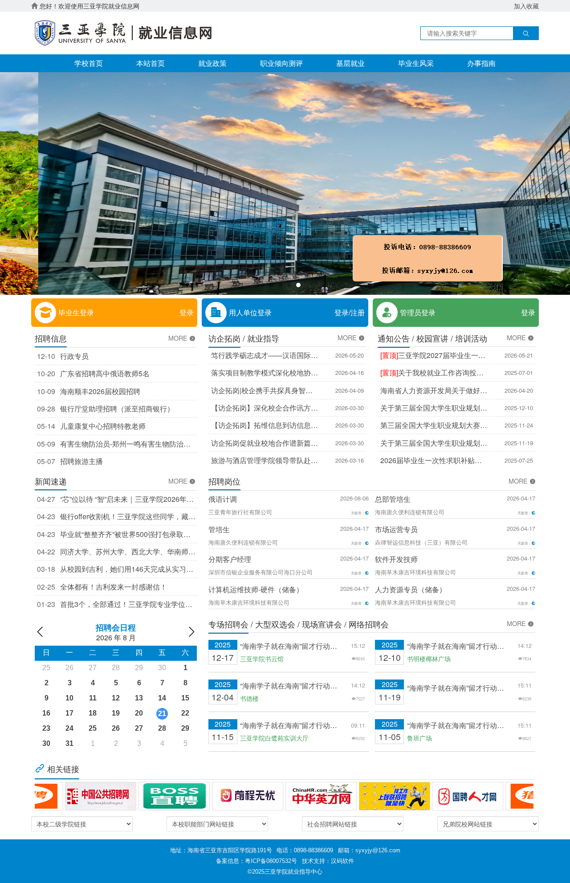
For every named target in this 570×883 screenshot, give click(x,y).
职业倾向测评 (281, 63)
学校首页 (88, 63)
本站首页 (150, 63)
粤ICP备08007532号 (271, 861)
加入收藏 (526, 5)
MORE (178, 338)
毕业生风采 (416, 63)
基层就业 (350, 63)
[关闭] (533, 312)
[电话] (467, 284)
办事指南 (481, 63)
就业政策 (212, 63)
